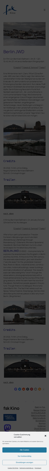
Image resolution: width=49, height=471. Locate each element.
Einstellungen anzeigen (24, 462)
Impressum (38, 468)
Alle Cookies (24, 450)
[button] (45, 436)
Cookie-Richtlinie (13, 468)
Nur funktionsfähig (24, 456)
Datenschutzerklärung (26, 468)
